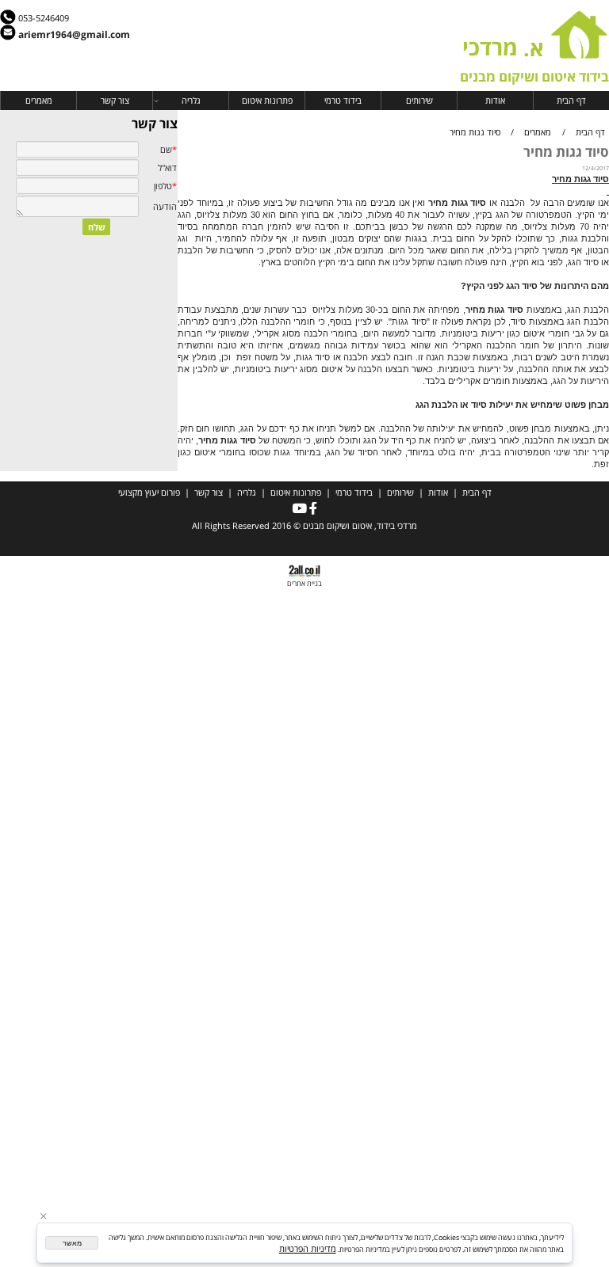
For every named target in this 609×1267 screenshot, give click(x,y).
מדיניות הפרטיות (307, 1248)
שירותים (419, 100)
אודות (495, 100)
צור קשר (115, 100)
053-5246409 (43, 18)
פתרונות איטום (267, 100)
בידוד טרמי (343, 100)
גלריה (191, 100)
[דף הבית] (579, 52)
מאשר (72, 1243)
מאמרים (38, 100)
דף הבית (571, 100)
